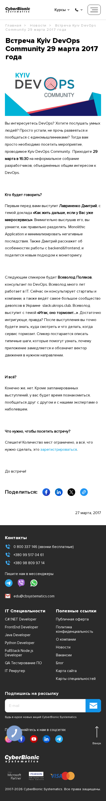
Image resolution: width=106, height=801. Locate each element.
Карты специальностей (76, 678)
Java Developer (18, 635)
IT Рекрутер (15, 671)
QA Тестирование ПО (23, 663)
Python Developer (20, 643)
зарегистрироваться (58, 449)
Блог (60, 663)
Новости (63, 647)
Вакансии (64, 655)
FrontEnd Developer (21, 627)
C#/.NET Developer (20, 619)
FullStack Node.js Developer (19, 652)
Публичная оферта (72, 619)
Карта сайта (66, 671)
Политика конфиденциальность (74, 629)
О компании (66, 639)
